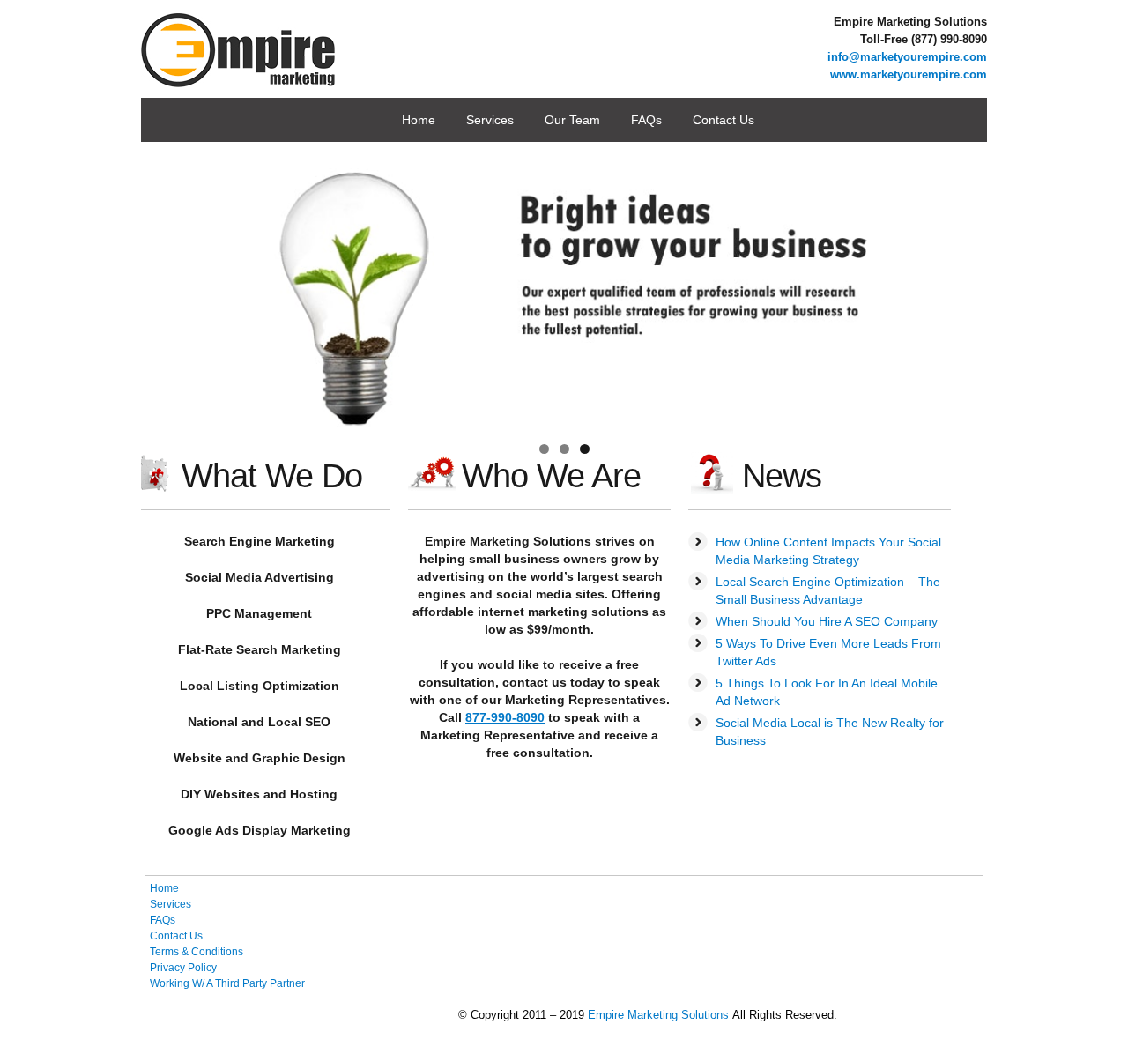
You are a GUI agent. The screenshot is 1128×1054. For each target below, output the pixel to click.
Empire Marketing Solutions (658, 1014)
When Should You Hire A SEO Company (827, 621)
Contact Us (723, 120)
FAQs (646, 120)
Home (418, 120)
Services (490, 120)
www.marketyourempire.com (908, 74)
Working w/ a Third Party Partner (227, 983)
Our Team (572, 120)
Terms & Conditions (196, 952)
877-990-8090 (505, 717)
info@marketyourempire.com (907, 56)
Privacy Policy (183, 967)
